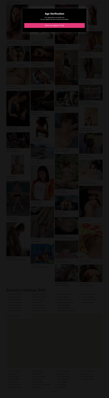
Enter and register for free (54, 25)
